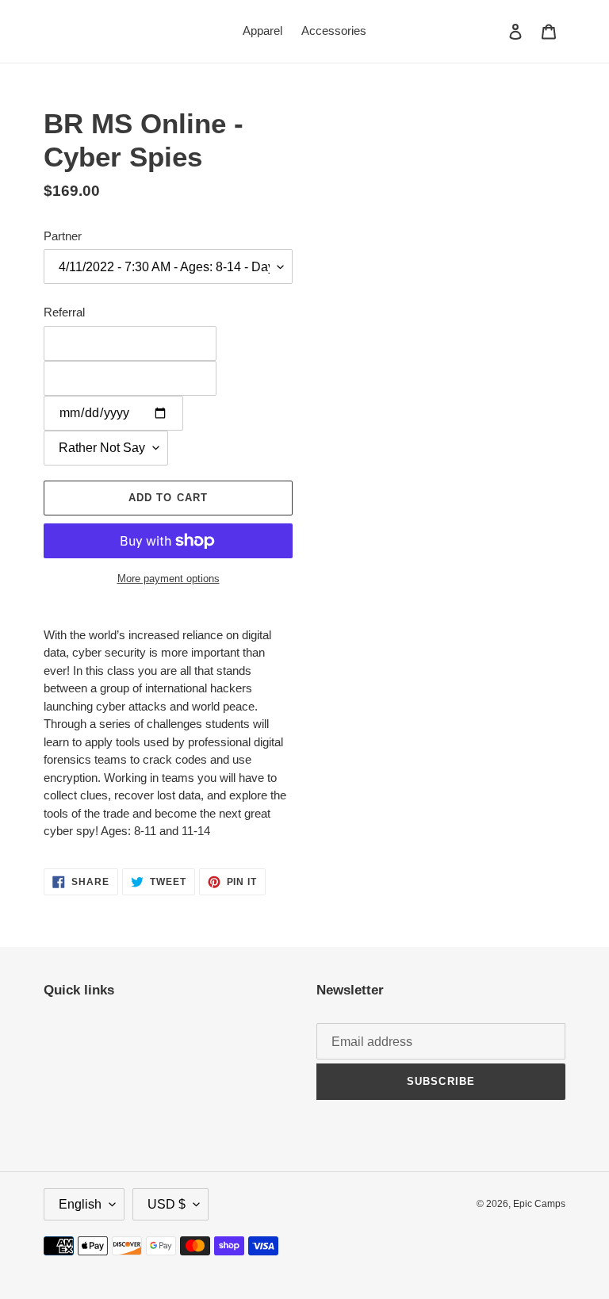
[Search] (494, 31)
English (80, 1204)
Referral (64, 312)
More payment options (168, 578)
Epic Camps (539, 1203)
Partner (63, 236)
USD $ (166, 1204)
